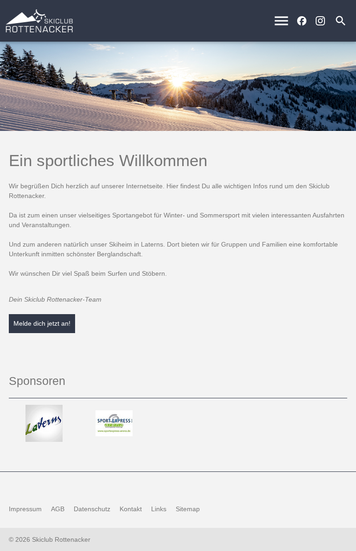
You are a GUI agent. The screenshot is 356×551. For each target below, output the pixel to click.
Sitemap (188, 509)
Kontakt (131, 509)
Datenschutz (92, 509)
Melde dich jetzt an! (41, 323)
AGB (57, 509)
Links (158, 509)
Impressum (25, 509)
